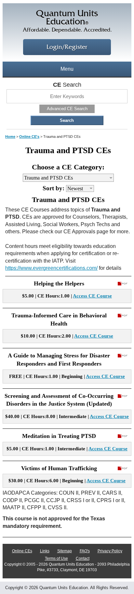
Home (10, 136)
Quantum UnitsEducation (67, 21)
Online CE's (29, 136)
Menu (67, 69)
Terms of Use (56, 558)
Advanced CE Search (67, 108)
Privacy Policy (110, 551)
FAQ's (85, 551)
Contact (82, 558)
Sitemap (64, 551)
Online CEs (22, 551)
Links (44, 551)
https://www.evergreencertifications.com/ (51, 268)
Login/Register (67, 47)
